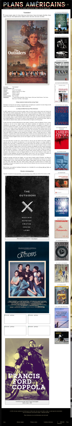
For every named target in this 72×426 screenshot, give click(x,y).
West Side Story (20, 115)
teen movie (32, 16)
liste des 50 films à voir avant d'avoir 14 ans (24, 173)
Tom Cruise (37, 16)
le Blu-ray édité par (43, 167)
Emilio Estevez (30, 15)
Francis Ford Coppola (37, 15)
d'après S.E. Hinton (17, 15)
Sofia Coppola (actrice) (16, 16)
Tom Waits (42, 16)
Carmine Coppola (8, 15)
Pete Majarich (34, 238)
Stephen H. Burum (25, 16)
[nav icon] (68, 4)
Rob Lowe (9, 16)
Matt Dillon (45, 15)
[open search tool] (65, 4)
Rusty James (33, 160)
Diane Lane (23, 15)
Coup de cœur (18, 112)
